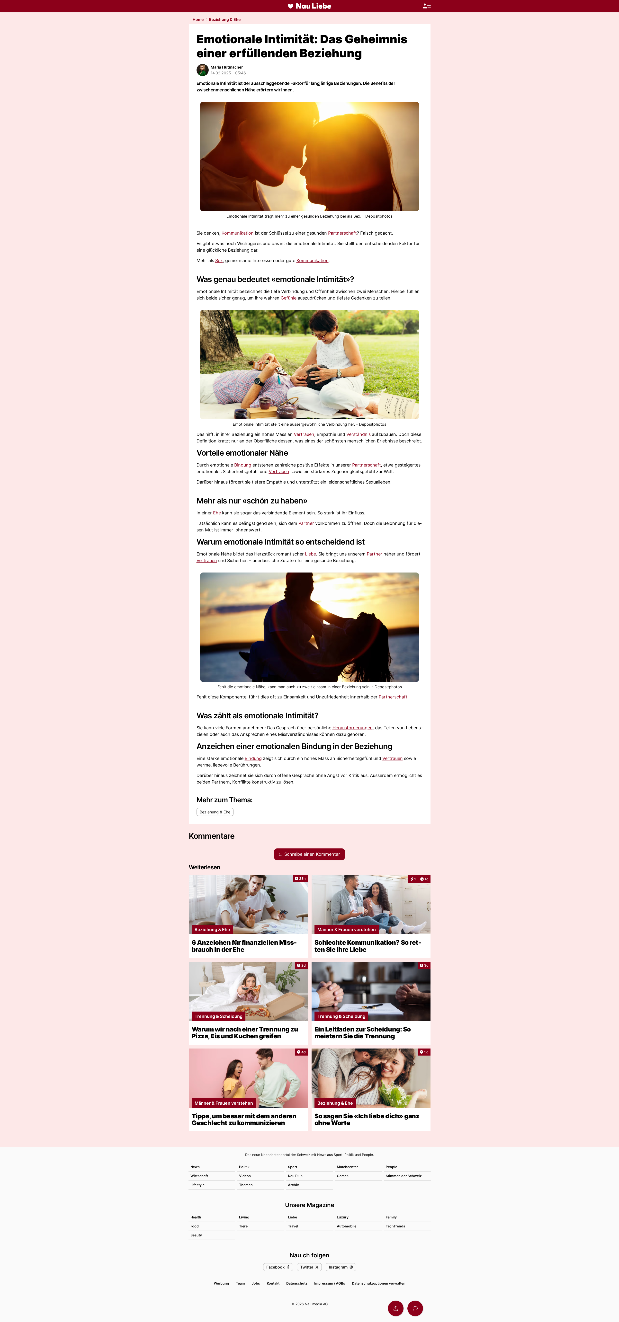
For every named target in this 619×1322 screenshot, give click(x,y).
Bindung (242, 464)
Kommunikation (238, 233)
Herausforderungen (352, 727)
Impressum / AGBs (329, 1283)
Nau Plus (295, 1176)
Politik (244, 1167)
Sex (219, 260)
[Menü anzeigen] (426, 6)
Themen (246, 1185)
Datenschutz (296, 1283)
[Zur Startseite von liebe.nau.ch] (309, 6)
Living (244, 1217)
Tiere (243, 1226)
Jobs (256, 1283)
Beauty (196, 1235)
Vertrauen (304, 434)
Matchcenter (347, 1167)
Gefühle (288, 297)
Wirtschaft (199, 1176)
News (195, 1167)
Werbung (221, 1283)
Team (240, 1283)
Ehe (217, 512)
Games (343, 1176)
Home (198, 19)
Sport (292, 1167)
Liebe (310, 553)
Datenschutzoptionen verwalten (378, 1283)
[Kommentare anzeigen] (415, 1308)
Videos (245, 1176)
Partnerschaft (342, 233)
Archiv (293, 1185)
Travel (293, 1226)
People (391, 1167)
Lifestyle (197, 1185)
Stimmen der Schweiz (404, 1176)
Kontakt (273, 1283)
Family (391, 1217)
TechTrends (395, 1226)
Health (195, 1217)
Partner (306, 523)
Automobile (346, 1226)
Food (194, 1226)
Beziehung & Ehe (225, 19)
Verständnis (358, 434)
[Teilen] (396, 1308)
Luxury (343, 1217)
